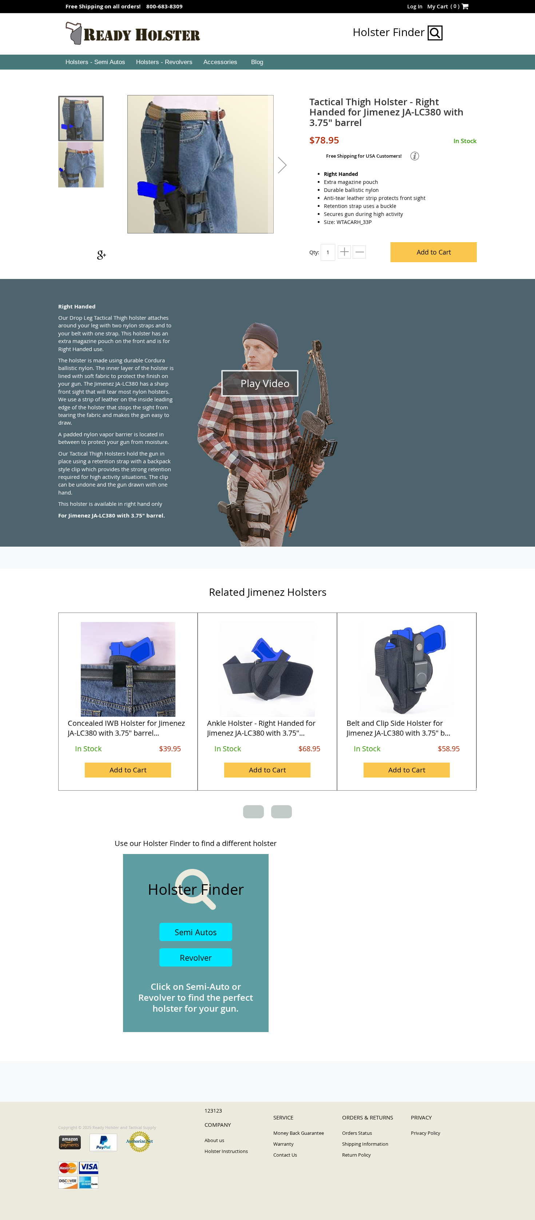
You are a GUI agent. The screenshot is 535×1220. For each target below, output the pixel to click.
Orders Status (357, 1133)
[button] (282, 165)
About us (214, 1140)
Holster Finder (390, 32)
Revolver (196, 957)
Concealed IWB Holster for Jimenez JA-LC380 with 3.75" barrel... (126, 728)
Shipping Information (365, 1144)
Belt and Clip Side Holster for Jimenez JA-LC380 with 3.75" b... (398, 728)
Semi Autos (196, 932)
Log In (415, 6)
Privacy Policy (425, 1133)
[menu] (267, 62)
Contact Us (285, 1155)
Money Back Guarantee (298, 1133)
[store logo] (133, 33)
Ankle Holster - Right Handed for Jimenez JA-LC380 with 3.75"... (261, 728)
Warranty (283, 1144)
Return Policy (356, 1155)
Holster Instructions (226, 1151)
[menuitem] (94, 62)
